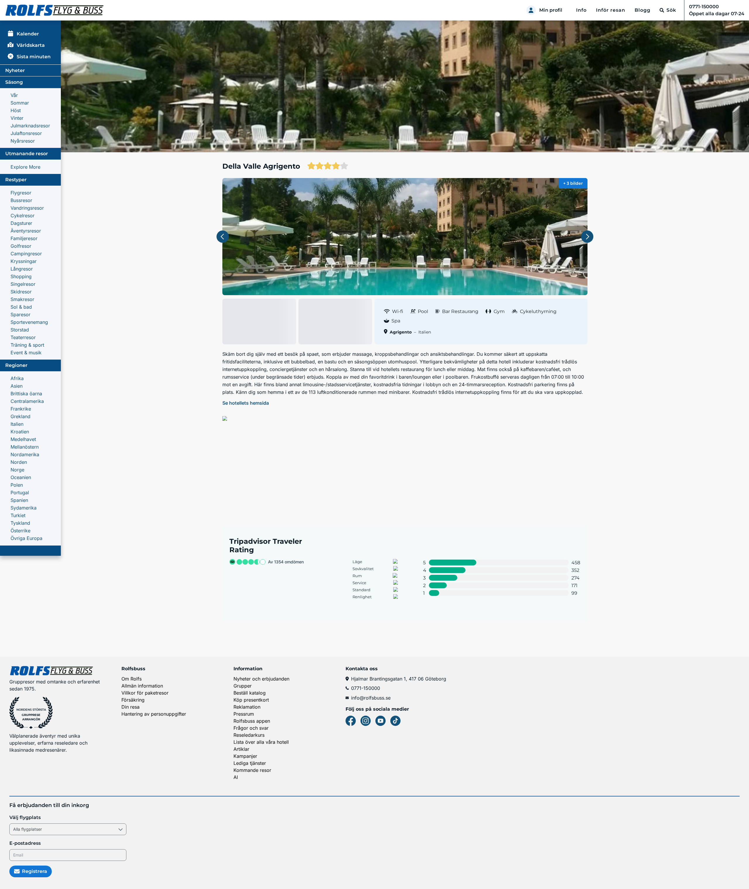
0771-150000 (365, 688)
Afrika (17, 378)
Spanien (19, 500)
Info (581, 10)
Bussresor (21, 200)
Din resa (130, 707)
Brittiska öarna (26, 393)
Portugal (20, 492)
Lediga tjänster (249, 763)
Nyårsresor (23, 141)
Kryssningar (24, 261)
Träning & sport (27, 345)
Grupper (242, 686)
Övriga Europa (26, 538)
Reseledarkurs (248, 735)
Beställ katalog (249, 693)
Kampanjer (245, 756)
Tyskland (20, 523)
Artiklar (241, 749)
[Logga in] (531, 10)
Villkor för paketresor (145, 693)
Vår (14, 95)
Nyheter (15, 70)
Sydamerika (24, 508)
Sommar (20, 103)
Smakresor (22, 299)
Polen (17, 485)
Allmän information (142, 686)
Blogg (642, 10)
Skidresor (21, 292)
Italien (17, 424)
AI (235, 777)
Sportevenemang (29, 322)
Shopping (21, 276)
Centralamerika (27, 401)
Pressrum (243, 714)
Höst (16, 110)
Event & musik (26, 352)
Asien (17, 386)
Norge (17, 470)
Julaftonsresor (26, 133)
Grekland (20, 416)
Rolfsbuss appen (251, 721)
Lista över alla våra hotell (261, 742)
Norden (19, 462)
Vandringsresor (27, 208)
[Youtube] (380, 721)
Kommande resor (252, 770)
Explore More (25, 167)
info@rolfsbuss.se (371, 698)
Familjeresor (24, 238)
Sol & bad (21, 307)
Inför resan (610, 10)
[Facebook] (351, 721)
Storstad (20, 330)
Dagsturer (21, 223)
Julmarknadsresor (30, 126)
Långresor (22, 269)
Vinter (17, 118)
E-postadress (25, 843)
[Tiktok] (395, 721)
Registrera (34, 871)
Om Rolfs (131, 679)
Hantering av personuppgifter (153, 714)
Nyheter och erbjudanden (261, 679)
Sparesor (20, 314)
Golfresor (21, 246)
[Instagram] (365, 721)
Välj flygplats (25, 817)
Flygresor (21, 193)
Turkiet (18, 515)
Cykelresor (23, 215)
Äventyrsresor (26, 231)
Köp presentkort (251, 700)
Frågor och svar (251, 728)
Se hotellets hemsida (245, 403)
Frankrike (21, 409)
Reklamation (246, 707)
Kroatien (20, 432)
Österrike (20, 531)
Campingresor (26, 254)
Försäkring (133, 700)
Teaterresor (23, 337)
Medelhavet (23, 439)
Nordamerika (25, 454)
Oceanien (21, 477)
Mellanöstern (25, 447)
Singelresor (23, 284)
